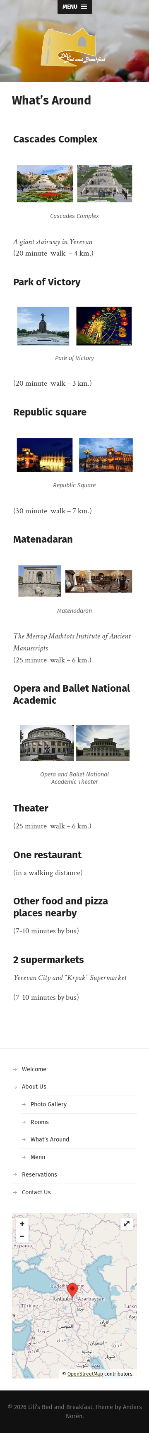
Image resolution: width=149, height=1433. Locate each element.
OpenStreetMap (85, 1374)
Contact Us (36, 1192)
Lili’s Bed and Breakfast (60, 1407)
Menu (38, 1157)
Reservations (39, 1174)
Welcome (34, 1069)
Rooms (40, 1122)
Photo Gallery (49, 1104)
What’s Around (50, 1139)
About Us (34, 1086)
